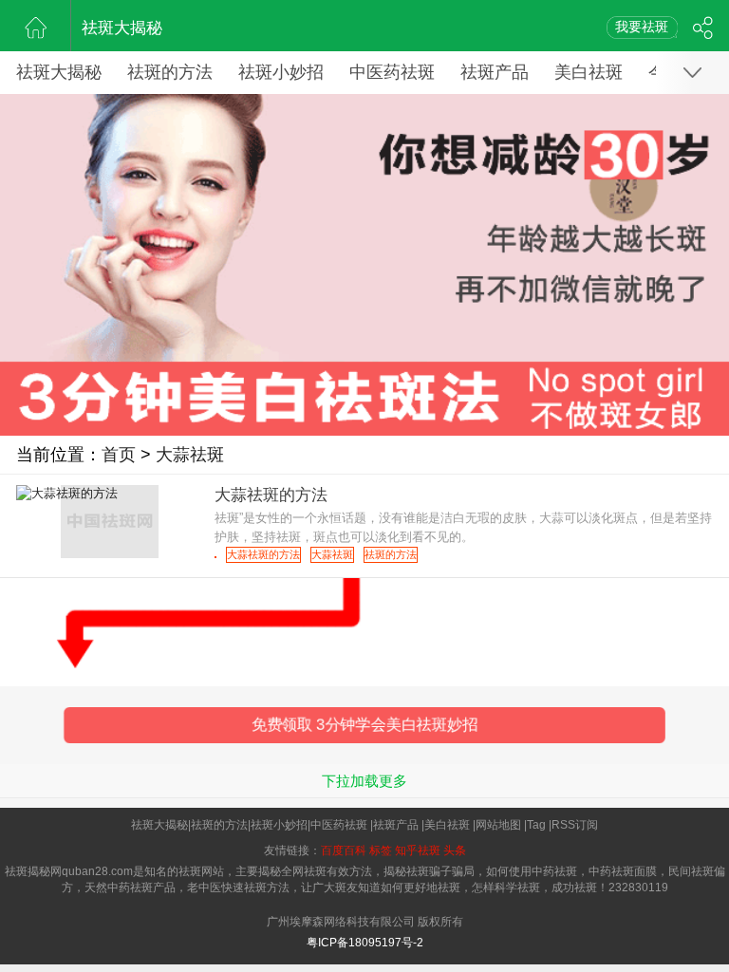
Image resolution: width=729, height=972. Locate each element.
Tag (536, 825)
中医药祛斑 (392, 72)
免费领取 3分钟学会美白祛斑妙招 (365, 725)
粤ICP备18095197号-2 (365, 942)
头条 (454, 850)
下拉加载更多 (364, 781)
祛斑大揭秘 (122, 28)
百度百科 (343, 850)
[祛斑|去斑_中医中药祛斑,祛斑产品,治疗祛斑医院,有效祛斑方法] (35, 25)
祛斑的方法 (170, 72)
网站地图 (498, 825)
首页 (119, 454)
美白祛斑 (588, 72)
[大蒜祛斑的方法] (215, 557)
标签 (380, 850)
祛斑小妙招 (281, 72)
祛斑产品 (494, 72)
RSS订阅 (574, 825)
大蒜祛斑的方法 (263, 554)
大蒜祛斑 (190, 454)
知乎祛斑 (417, 850)
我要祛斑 (641, 26)
